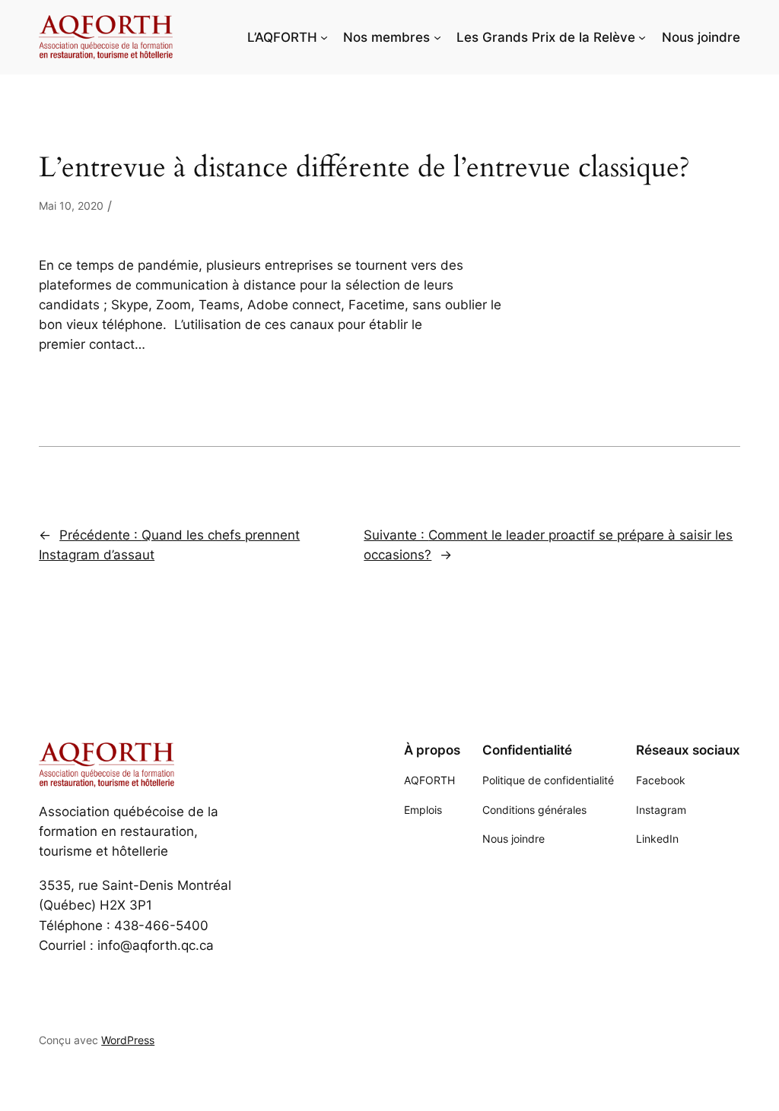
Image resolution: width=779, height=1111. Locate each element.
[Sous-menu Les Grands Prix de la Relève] (642, 37)
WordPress (127, 1039)
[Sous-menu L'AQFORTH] (324, 37)
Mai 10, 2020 (71, 205)
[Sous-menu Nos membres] (437, 37)
